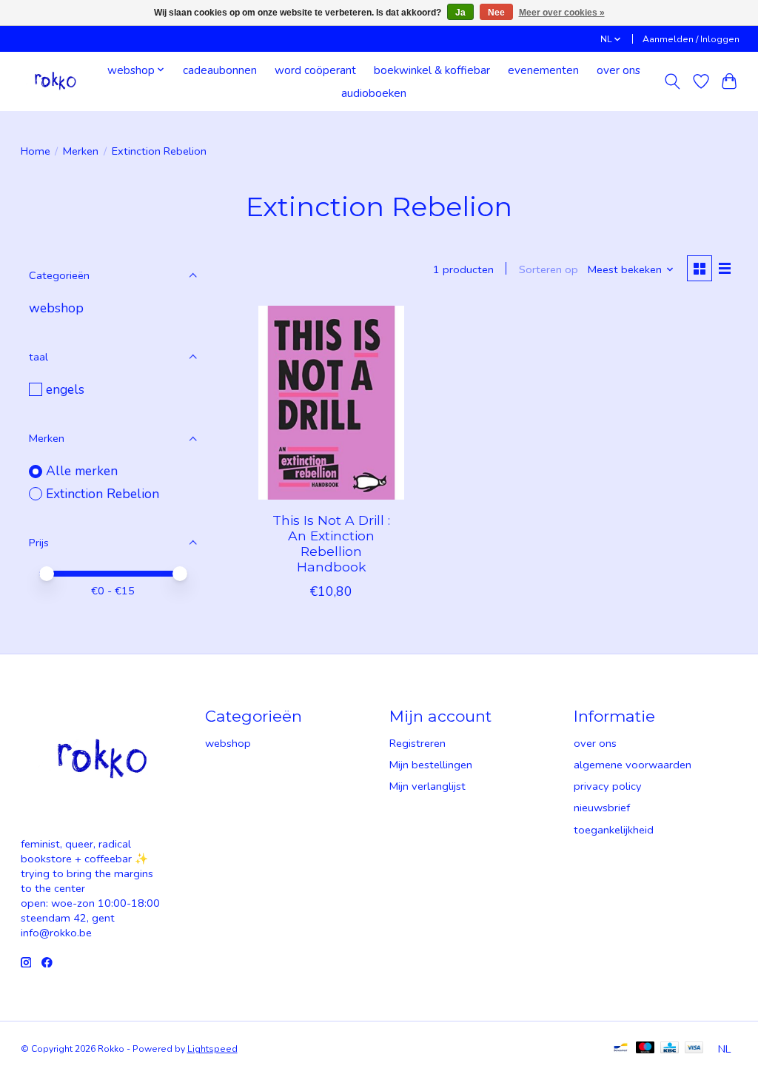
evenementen (543, 70)
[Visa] (694, 1048)
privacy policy (608, 786)
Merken (80, 151)
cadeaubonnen (220, 70)
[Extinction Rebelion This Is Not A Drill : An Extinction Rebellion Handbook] (331, 403)
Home (35, 151)
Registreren (417, 743)
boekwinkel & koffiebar (432, 70)
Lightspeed (212, 1049)
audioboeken (373, 93)
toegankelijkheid (614, 829)
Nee (496, 12)
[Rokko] (55, 81)
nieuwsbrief (602, 807)
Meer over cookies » (562, 12)
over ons (618, 70)
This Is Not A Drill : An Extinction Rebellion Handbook (331, 543)
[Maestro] (645, 1048)
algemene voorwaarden (632, 764)
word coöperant (315, 70)
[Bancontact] (620, 1048)
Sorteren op (548, 269)
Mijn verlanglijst (427, 786)
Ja (460, 12)
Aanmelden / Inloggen (691, 39)
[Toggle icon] (671, 81)
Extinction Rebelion (102, 494)
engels (65, 389)
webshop (56, 308)
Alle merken (82, 471)
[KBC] (669, 1048)
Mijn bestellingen (430, 764)
